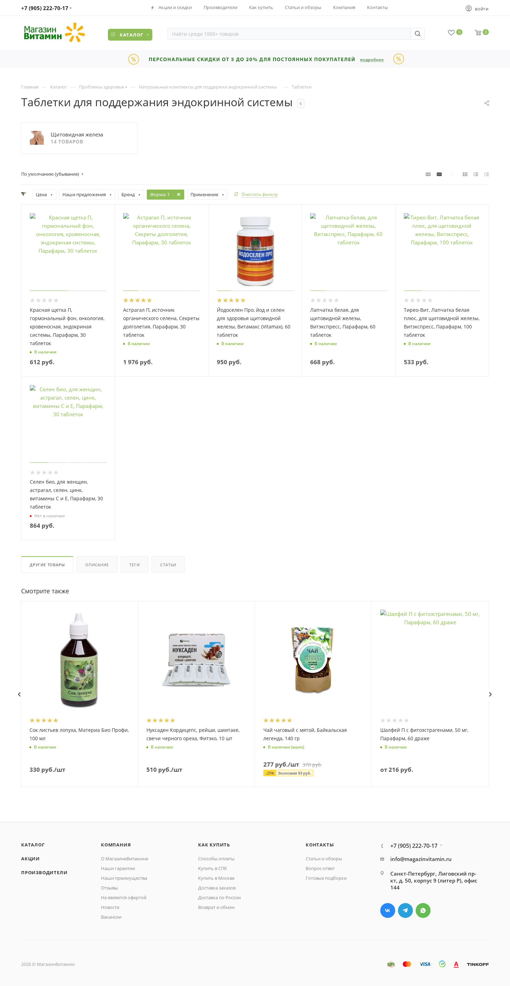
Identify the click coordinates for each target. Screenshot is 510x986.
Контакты (320, 845)
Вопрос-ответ (320, 868)
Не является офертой (123, 897)
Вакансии (111, 917)
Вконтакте (387, 910)
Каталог (33, 845)
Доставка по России (219, 897)
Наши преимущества (124, 878)
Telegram (405, 910)
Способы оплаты (216, 858)
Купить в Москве (216, 878)
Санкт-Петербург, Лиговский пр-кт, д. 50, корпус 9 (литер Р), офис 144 (433, 880)
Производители (44, 872)
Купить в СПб (212, 868)
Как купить (214, 845)
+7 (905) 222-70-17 (44, 8)
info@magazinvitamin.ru (421, 858)
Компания (116, 845)
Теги (134, 564)
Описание (97, 564)
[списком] (476, 173)
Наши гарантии (118, 868)
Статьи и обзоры (324, 858)
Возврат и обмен (216, 907)
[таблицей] (486, 173)
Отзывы (109, 888)
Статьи (168, 564)
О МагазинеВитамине (124, 858)
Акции (30, 858)
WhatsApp (423, 910)
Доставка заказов (217, 888)
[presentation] (19, 694)
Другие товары (47, 564)
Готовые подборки (326, 878)
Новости (110, 907)
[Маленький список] (428, 173)
